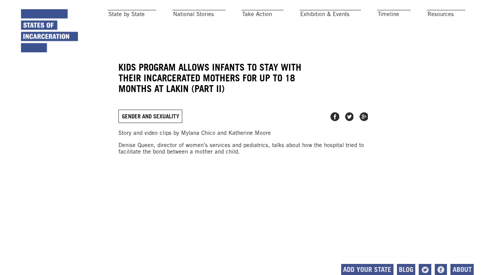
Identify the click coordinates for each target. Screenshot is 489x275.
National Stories (193, 14)
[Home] (49, 30)
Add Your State (367, 269)
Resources (440, 14)
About (462, 269)
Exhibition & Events (325, 14)
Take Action (257, 14)
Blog (406, 269)
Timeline (388, 14)
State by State (126, 14)
